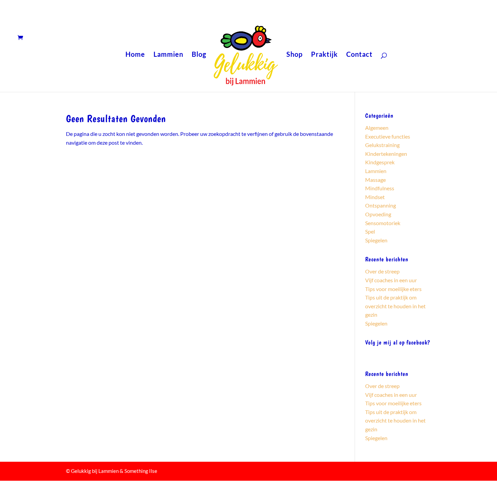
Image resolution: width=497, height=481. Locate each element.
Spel (370, 231)
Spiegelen (376, 240)
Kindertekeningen (386, 153)
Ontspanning (380, 205)
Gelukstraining (382, 145)
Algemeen (376, 127)
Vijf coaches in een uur (391, 280)
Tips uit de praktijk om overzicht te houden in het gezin (395, 306)
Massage (375, 179)
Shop (294, 55)
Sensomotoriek (382, 223)
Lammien (168, 55)
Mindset (375, 197)
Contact (359, 55)
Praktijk (324, 55)
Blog (199, 55)
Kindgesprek (380, 162)
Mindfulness (379, 188)
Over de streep (382, 271)
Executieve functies (387, 136)
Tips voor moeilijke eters (393, 289)
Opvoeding (378, 214)
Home (135, 55)
